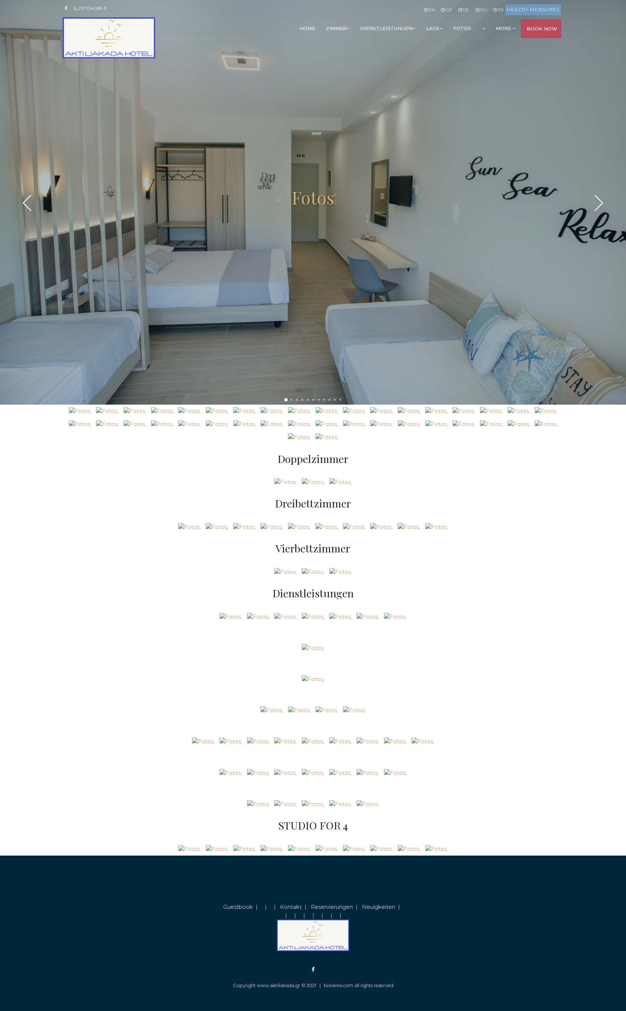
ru (483, 9)
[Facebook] (68, 8)
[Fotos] (80, 410)
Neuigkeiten (378, 906)
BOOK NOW (542, 29)
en (430, 9)
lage (432, 28)
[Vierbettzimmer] (285, 571)
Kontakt (291, 906)
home (307, 28)
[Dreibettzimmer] (190, 526)
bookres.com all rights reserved (358, 985)
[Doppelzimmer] (285, 481)
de (465, 9)
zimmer (336, 28)
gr (448, 9)
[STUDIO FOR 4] (190, 848)
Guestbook (238, 906)
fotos (462, 28)
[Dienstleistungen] (231, 616)
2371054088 (90, 8)
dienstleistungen (386, 28)
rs (500, 9)
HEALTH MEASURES (533, 9)
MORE (504, 28)
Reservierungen (332, 906)
